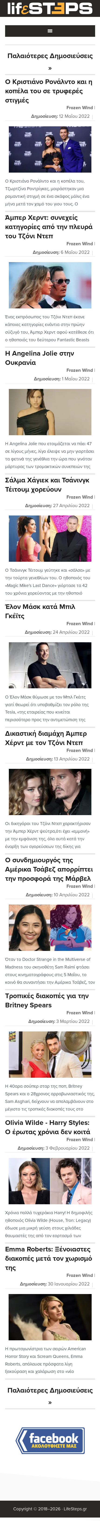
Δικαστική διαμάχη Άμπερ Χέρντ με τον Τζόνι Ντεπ (46, 738)
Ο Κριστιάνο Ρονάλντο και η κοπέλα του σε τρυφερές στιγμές (48, 91)
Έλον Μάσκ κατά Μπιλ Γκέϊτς (40, 611)
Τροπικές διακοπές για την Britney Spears (47, 1000)
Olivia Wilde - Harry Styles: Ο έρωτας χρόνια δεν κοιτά (47, 1127)
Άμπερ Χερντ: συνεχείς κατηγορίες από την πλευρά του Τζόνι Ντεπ (49, 226)
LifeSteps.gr (50, 9)
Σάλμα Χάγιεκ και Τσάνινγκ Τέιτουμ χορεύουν (47, 485)
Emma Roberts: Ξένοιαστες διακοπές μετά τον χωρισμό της (48, 1258)
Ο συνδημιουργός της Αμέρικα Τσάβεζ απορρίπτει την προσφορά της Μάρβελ (49, 869)
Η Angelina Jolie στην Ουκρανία (39, 358)
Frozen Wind (80, 108)
